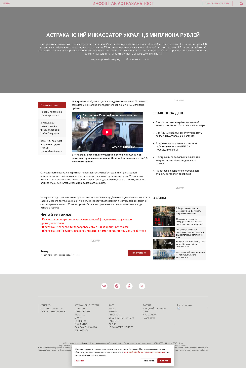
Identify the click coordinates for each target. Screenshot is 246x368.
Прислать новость (217, 3)
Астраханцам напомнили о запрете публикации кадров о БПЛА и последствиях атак (176, 146)
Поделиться (139, 253)
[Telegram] (152, 253)
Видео (112, 308)
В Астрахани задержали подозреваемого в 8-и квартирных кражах (85, 227)
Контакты (46, 305)
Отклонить (149, 361)
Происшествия (83, 311)
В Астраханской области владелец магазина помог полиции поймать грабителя (94, 230)
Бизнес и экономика (86, 327)
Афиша (112, 324)
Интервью (114, 315)
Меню (6, 3)
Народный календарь (154, 308)
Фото (111, 305)
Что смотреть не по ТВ (121, 327)
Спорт (78, 318)
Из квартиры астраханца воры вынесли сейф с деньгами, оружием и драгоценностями (86, 221)
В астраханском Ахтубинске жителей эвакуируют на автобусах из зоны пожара (180, 124)
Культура (80, 315)
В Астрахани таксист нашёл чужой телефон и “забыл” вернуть (50, 128)
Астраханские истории (87, 305)
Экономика (81, 324)
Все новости (81, 330)
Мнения (113, 311)
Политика (80, 308)
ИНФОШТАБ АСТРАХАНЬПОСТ (122, 3)
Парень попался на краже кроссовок (51, 113)
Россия (147, 305)
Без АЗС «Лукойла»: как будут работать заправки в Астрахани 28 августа (179, 134)
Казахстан (149, 318)
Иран (145, 311)
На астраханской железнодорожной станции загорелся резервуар (177, 172)
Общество (80, 321)
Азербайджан (150, 315)
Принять (164, 361)
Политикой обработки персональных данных (144, 352)
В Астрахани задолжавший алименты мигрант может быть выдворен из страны (178, 160)
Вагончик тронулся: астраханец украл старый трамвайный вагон (51, 146)
